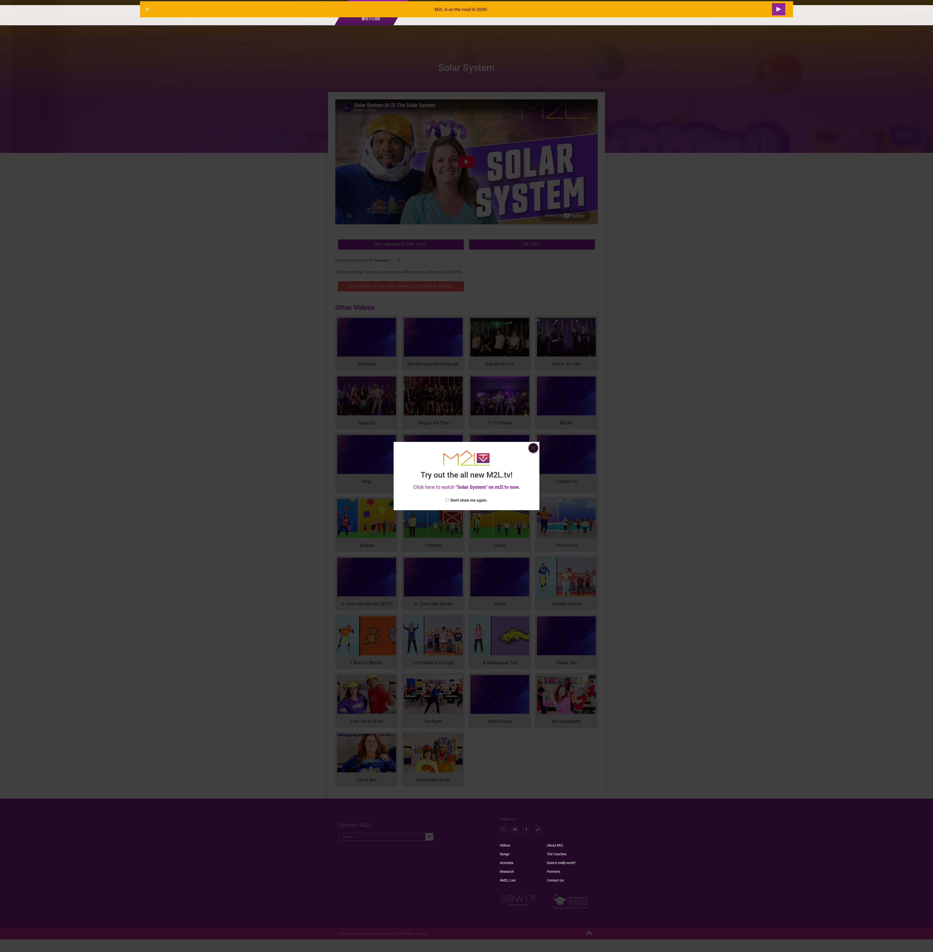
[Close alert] (147, 9)
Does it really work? (561, 863)
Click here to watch (466, 487)
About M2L (555, 845)
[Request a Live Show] (778, 9)
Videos (505, 845)
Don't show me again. (469, 500)
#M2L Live (508, 880)
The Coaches (556, 854)
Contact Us (555, 880)
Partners (553, 871)
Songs (504, 854)
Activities (506, 863)
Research (507, 871)
